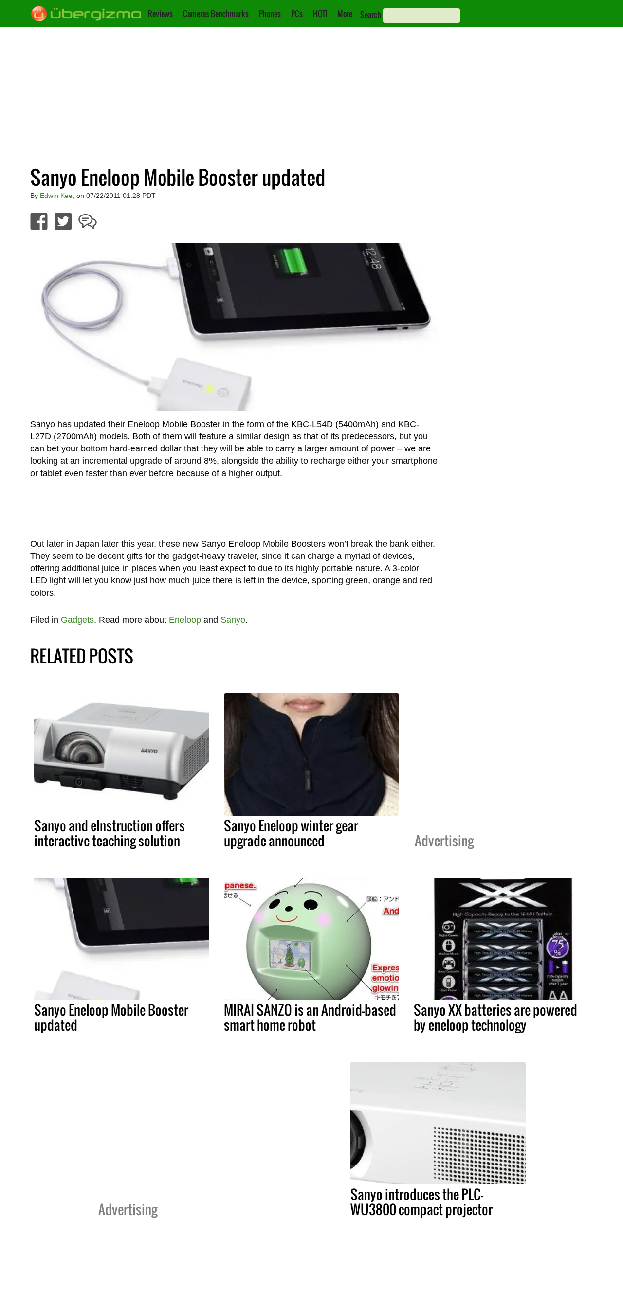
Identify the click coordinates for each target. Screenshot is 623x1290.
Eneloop (185, 620)
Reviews (160, 13)
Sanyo (232, 620)
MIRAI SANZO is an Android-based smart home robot (310, 1017)
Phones (270, 13)
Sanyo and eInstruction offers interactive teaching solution (109, 833)
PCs (297, 13)
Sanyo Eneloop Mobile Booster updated (111, 1017)
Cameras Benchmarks (216, 13)
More (344, 13)
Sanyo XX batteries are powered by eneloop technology (495, 1017)
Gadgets (77, 620)
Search (370, 14)
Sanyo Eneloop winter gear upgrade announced (291, 833)
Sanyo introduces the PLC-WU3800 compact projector (421, 1201)
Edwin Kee (56, 195)
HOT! (320, 13)
